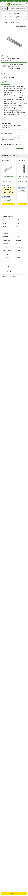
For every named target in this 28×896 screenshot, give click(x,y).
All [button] (2, 8)
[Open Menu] (2, 4)
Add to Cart (14, 893)
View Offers (23, 1)
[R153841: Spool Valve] (8, 168)
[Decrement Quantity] (3, 118)
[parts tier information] (2, 77)
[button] (14, 13)
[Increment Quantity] (11, 118)
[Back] (2, 22)
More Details (19, 148)
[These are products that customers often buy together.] (18, 156)
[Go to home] (14, 4)
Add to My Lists (21, 26)
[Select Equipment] (5, 65)
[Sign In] (22, 4)
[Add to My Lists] (13, 160)
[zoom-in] (25, 53)
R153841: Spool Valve (7, 176)
